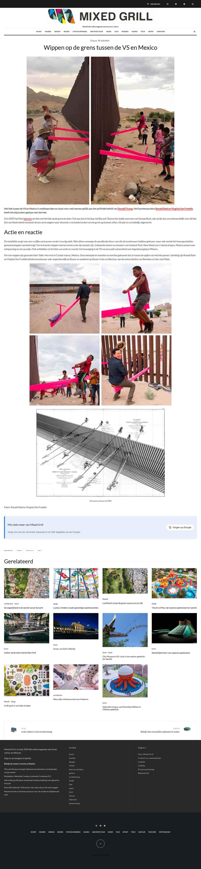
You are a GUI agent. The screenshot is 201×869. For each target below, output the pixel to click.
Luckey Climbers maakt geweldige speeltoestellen (75, 607)
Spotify (28, 758)
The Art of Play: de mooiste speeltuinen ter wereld (174, 607)
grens (20, 550)
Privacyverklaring (146, 769)
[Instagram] (167, 4)
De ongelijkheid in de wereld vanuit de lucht (23, 607)
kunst (39, 31)
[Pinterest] (176, 4)
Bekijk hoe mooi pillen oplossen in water (160, 730)
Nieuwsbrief (143, 773)
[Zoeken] (192, 4)
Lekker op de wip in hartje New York (20, 652)
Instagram (18, 758)
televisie (73, 799)
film (116, 31)
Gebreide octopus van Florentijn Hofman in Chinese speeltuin (122, 708)
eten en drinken (80, 31)
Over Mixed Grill (145, 754)
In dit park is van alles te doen (17, 705)
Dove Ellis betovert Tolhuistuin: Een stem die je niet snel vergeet (31, 787)
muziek (48, 31)
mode (108, 31)
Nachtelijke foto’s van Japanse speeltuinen (171, 653)
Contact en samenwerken (149, 758)
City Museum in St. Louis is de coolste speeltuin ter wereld (124, 657)
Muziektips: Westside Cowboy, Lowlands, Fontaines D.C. (28, 776)
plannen (28, 218)
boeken (125, 31)
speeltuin (30, 550)
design (57, 31)
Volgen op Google (182, 527)
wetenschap (74, 803)
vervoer (161, 31)
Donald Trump (125, 208)
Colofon (141, 762)
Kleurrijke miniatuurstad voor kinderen (70, 699)
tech (143, 31)
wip (40, 550)
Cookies (141, 766)
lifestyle (105, 599)
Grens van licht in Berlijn (64, 649)
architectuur (96, 31)
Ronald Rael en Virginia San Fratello (174, 208)
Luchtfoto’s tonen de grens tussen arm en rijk (123, 603)
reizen (66, 31)
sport (151, 31)
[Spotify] (184, 4)
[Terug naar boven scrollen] (100, 844)
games (134, 31)
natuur (72, 796)
